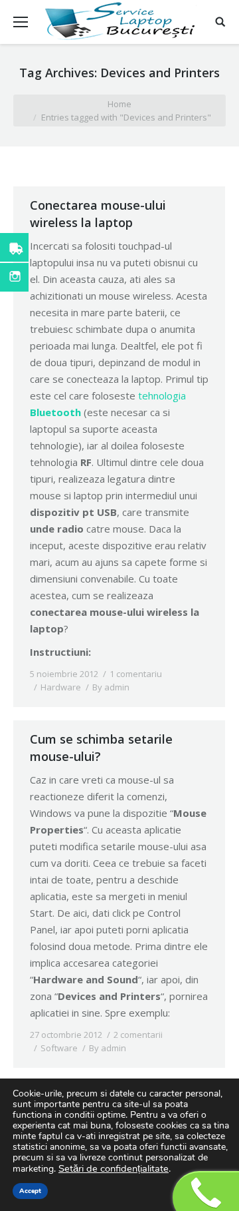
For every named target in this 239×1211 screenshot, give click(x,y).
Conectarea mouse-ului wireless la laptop (98, 213)
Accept (30, 1191)
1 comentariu (136, 674)
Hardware (60, 687)
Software (59, 1048)
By (110, 687)
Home (119, 104)
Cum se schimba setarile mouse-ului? (101, 747)
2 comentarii (138, 1035)
